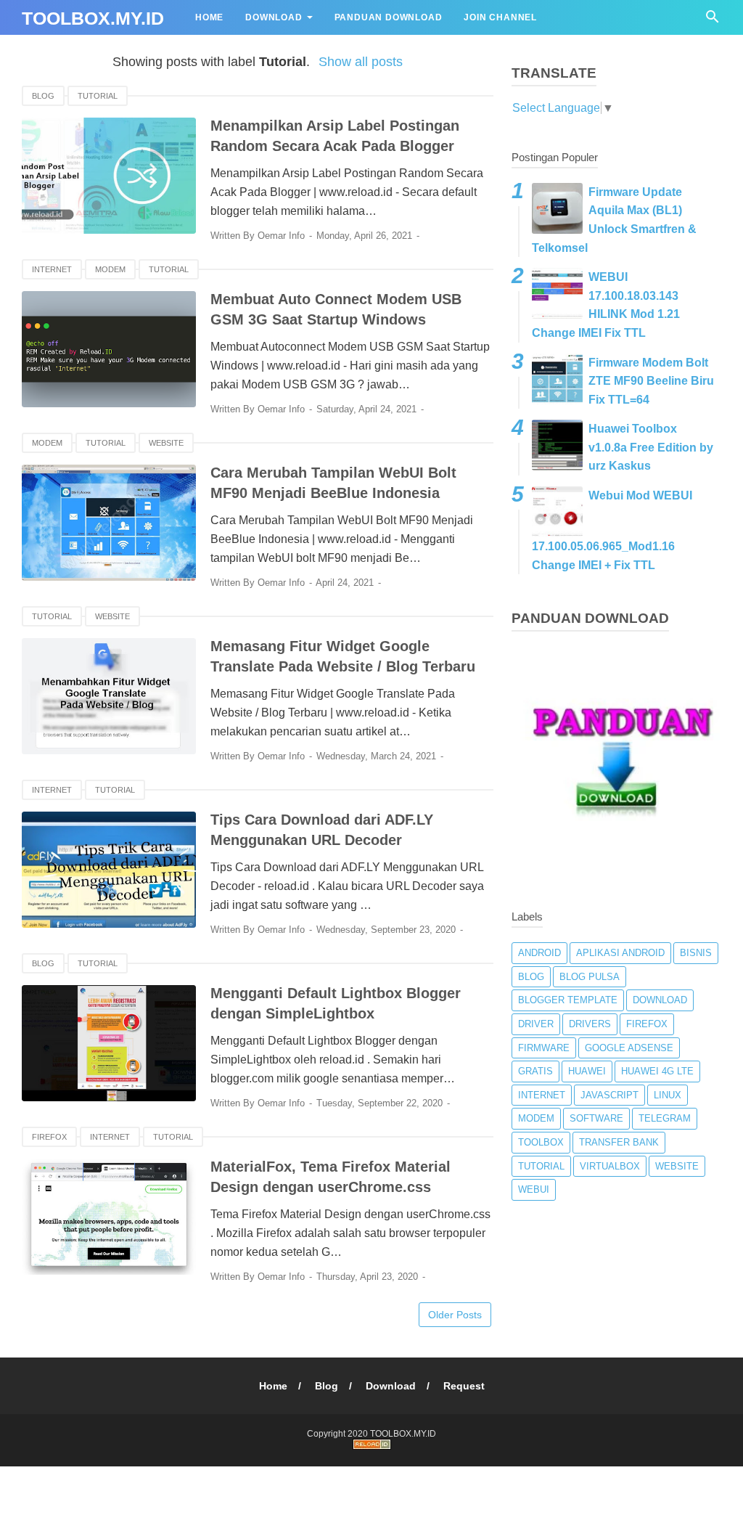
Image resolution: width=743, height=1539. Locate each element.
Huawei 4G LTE (657, 1071)
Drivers (590, 1023)
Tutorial (98, 95)
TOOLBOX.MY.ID (93, 18)
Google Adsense (629, 1047)
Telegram (665, 1118)
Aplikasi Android (620, 952)
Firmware (544, 1047)
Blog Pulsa (589, 976)
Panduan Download (388, 17)
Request (464, 1386)
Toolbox (541, 1142)
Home (209, 17)
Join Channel (500, 17)
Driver (536, 1023)
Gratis (535, 1071)
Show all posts (361, 61)
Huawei (587, 1071)
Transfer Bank (619, 1142)
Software (596, 1118)
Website (166, 442)
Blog (43, 95)
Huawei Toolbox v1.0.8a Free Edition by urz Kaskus (650, 447)
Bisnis (696, 952)
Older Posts (455, 1314)
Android (539, 952)
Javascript (609, 1095)
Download (273, 17)
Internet (52, 269)
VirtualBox (610, 1166)
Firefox (49, 1136)
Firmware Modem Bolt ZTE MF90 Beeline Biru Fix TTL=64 (651, 381)
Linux (667, 1095)
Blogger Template (567, 1000)
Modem (110, 269)
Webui (533, 1189)
